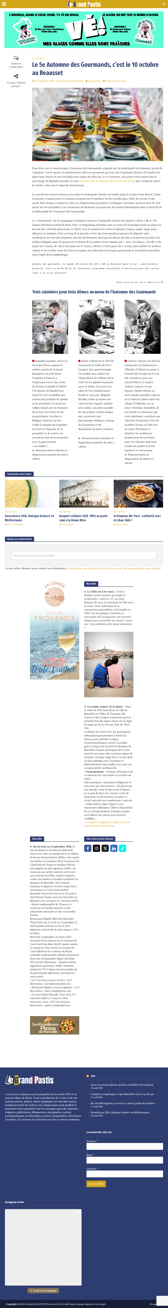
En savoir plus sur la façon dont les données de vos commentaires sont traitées (113, 568)
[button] (43, 1283)
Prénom (91, 1141)
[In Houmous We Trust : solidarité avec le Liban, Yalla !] (138, 493)
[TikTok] (122, 848)
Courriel (91, 1168)
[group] (43, 1247)
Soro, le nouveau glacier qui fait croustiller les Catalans (122, 1084)
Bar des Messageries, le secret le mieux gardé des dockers (123, 1103)
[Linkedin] (113, 848)
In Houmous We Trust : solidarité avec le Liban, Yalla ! (137, 518)
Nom (90, 1155)
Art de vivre (38, 58)
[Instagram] (96, 848)
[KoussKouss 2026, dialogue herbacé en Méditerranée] (29, 493)
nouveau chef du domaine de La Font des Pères (107, 181)
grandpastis (94, 80)
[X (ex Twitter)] (105, 848)
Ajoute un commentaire (16, 65)
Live (93, 1076)
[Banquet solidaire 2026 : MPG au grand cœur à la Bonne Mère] (84, 493)
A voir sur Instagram (44, 1290)
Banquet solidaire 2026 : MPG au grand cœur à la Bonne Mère (83, 518)
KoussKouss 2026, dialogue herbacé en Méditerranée (29, 518)
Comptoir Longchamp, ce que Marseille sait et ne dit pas (122, 1094)
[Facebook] (87, 848)
